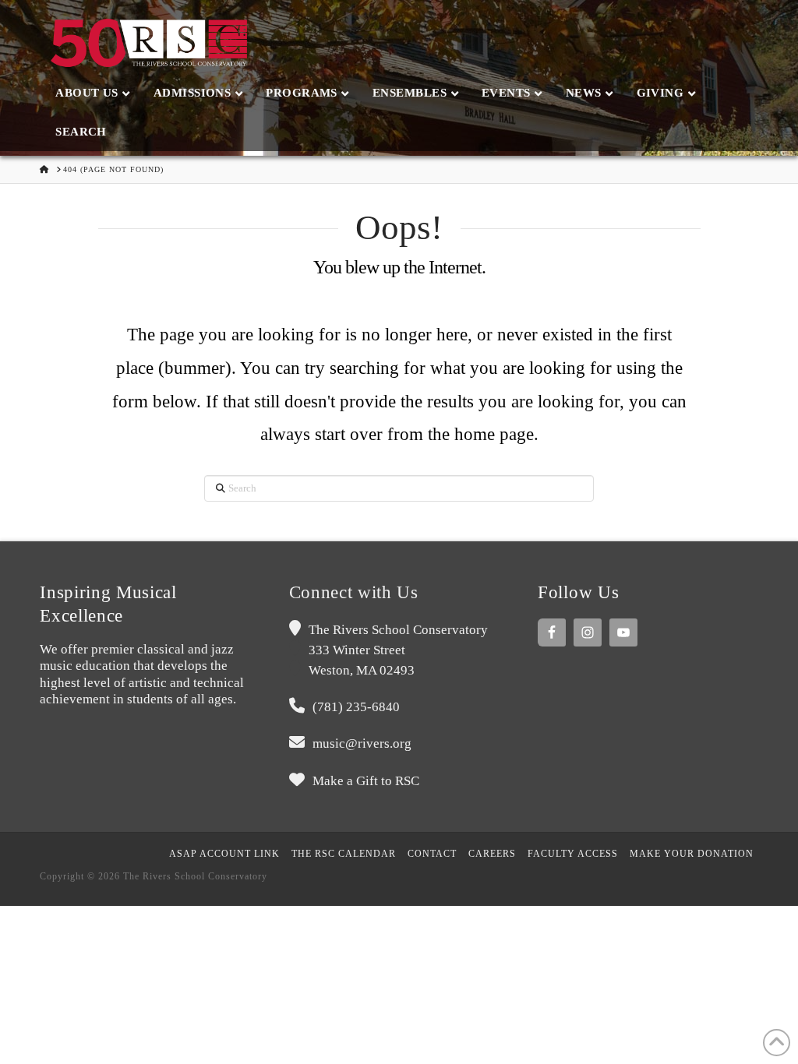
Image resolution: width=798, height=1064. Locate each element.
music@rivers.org (361, 743)
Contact (432, 853)
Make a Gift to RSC (365, 780)
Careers (492, 853)
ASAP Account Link (224, 853)
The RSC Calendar (343, 853)
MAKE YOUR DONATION (692, 853)
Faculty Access (573, 853)
